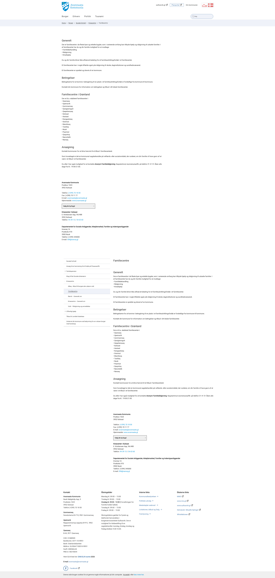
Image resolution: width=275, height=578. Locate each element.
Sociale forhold (81, 23)
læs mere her (139, 575)
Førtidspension (71, 271)
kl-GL (204, 5)
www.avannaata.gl (79, 201)
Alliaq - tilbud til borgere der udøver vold (81, 286)
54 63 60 (80, 220)
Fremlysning (143, 514)
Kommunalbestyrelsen (147, 496)
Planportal (175, 5)
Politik (87, 16)
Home (64, 23)
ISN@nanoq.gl (72, 239)
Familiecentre (103, 23)
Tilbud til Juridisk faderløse (75, 316)
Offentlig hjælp (71, 311)
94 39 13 (71, 220)
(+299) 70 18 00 (74, 193)
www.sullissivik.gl (183, 505)
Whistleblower (182, 514)
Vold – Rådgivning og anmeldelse (79, 306)
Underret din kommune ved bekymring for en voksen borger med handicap (85, 323)
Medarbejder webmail (147, 505)
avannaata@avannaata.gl (77, 198)
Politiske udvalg (145, 501)
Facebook (73, 568)
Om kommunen (192, 5)
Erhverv (76, 16)
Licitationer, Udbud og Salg (149, 510)
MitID (179, 496)
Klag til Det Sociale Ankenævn (76, 276)
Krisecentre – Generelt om (76, 301)
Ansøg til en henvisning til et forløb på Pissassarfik (83, 266)
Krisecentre (92, 23)
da (210, 5)
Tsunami (99, 16)
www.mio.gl (181, 501)
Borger (65, 16)
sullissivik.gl (160, 5)
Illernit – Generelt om (75, 296)
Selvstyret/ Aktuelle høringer (187, 510)
